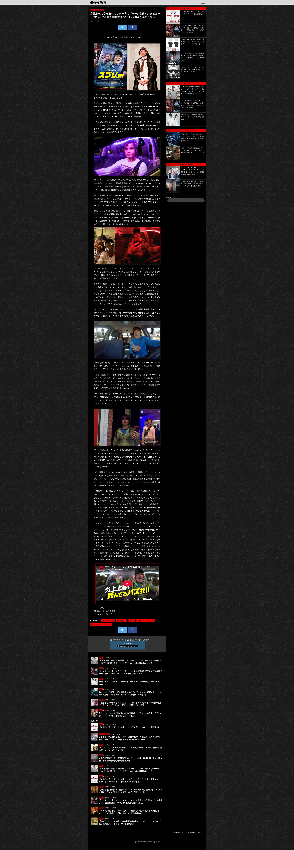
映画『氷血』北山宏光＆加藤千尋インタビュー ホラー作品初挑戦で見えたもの (192, 117)
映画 (101, 10)
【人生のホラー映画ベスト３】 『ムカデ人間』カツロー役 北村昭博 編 (129, 727)
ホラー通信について (179, 832)
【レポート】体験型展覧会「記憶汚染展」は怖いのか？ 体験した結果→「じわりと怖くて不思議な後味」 (192, 184)
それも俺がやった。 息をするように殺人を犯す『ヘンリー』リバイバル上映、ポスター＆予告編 (192, 69)
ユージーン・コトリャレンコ (100, 624)
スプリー (131, 621)
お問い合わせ (190, 832)
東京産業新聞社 (146, 842)
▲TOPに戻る (199, 832)
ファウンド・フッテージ (145, 621)
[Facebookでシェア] (132, 27)
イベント (102, 734)
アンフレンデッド (108, 621)
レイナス (106, 21)
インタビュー (121, 621)
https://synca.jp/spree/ (103, 614)
